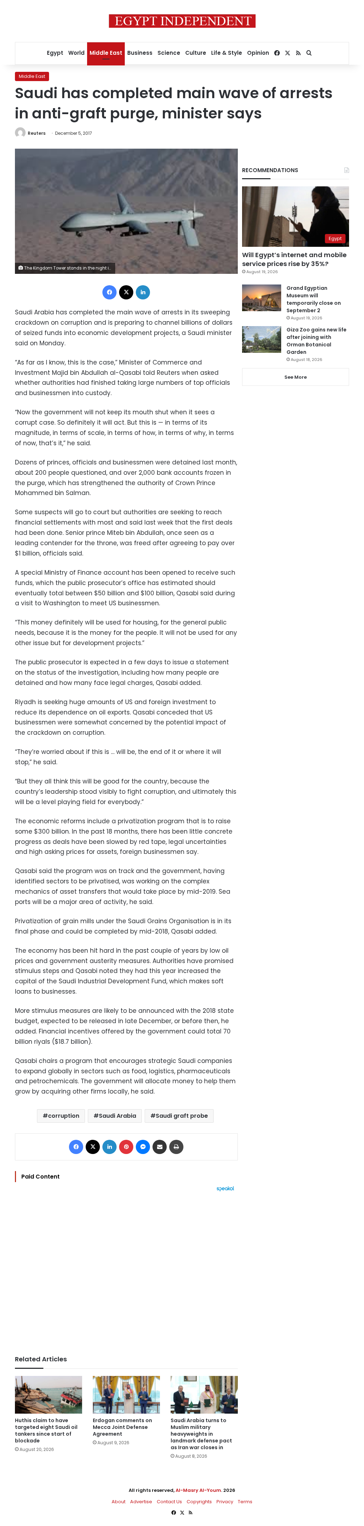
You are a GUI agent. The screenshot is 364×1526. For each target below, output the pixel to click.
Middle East (106, 53)
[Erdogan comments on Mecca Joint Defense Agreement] (126, 1395)
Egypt (55, 53)
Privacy (224, 1501)
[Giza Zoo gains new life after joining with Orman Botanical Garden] (261, 339)
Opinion (258, 53)
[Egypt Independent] (182, 21)
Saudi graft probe (182, 1116)
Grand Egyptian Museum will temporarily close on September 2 (314, 299)
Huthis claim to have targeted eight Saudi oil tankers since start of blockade (46, 1430)
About (118, 1501)
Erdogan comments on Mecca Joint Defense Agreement (122, 1427)
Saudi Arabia (117, 1116)
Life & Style (226, 53)
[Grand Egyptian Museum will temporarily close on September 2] (261, 298)
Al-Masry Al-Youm (198, 1490)
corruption (63, 1116)
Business (139, 53)
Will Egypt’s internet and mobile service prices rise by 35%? (294, 259)
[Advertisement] (126, 1270)
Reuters (37, 133)
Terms (245, 1501)
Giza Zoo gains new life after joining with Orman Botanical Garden (317, 341)
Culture (195, 53)
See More (295, 377)
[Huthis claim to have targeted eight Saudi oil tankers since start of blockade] (48, 1395)
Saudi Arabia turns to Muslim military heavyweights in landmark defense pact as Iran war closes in (201, 1434)
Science (168, 53)
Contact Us (169, 1501)
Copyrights (199, 1501)
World (76, 53)
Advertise (141, 1501)
